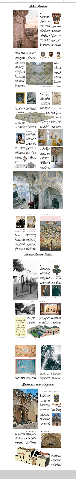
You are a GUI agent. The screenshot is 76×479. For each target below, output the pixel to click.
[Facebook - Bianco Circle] (73, 241)
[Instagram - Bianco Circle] (73, 246)
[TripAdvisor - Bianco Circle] (73, 237)
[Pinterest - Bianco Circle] (73, 233)
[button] (15, 2)
